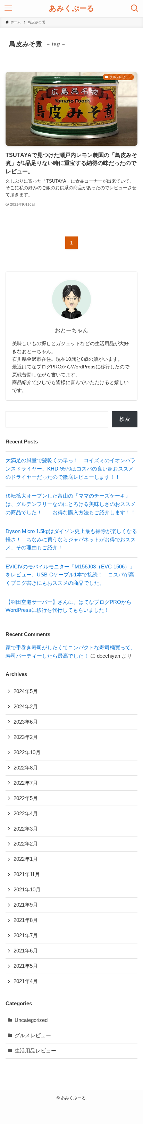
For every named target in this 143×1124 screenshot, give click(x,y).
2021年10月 (27, 889)
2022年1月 (26, 859)
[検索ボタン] (134, 8)
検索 (124, 419)
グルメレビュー (33, 1035)
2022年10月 (27, 752)
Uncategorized (31, 1020)
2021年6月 (26, 951)
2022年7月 (26, 783)
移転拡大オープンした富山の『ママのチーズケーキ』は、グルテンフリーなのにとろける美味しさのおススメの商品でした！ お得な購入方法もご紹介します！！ (71, 504)
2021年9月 (26, 905)
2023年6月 (26, 722)
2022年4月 (26, 813)
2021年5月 (26, 966)
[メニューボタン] (8, 8)
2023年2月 (26, 737)
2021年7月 (26, 935)
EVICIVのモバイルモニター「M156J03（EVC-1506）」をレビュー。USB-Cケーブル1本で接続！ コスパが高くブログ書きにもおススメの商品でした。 (70, 575)
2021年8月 (26, 920)
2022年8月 (26, 768)
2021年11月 (27, 874)
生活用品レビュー (35, 1051)
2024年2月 (26, 706)
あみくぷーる (71, 8)
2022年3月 (26, 829)
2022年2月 (26, 844)
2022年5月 (26, 798)
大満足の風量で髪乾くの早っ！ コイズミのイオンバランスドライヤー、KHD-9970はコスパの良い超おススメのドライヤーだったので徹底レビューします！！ (71, 469)
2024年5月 (26, 691)
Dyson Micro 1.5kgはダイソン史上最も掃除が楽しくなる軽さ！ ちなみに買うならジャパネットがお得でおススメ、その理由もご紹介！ (71, 539)
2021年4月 (26, 981)
